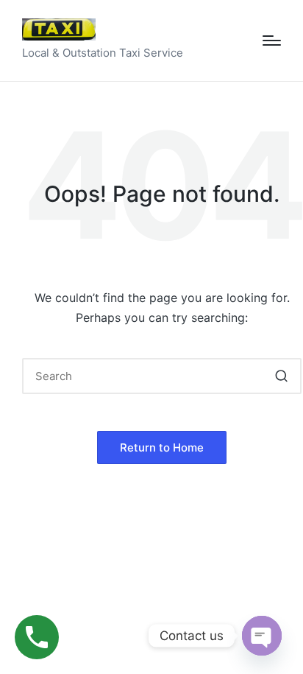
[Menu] (272, 40)
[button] (281, 376)
